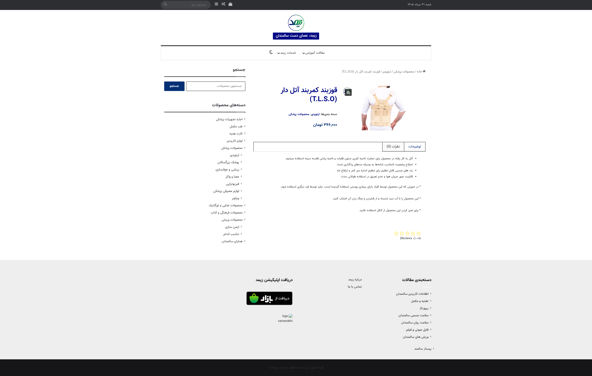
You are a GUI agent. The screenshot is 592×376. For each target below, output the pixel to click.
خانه (419, 71)
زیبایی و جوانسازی (227, 169)
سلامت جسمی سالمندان (413, 315)
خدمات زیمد (288, 53)
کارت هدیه (236, 133)
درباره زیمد (355, 279)
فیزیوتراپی (232, 184)
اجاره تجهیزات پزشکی (229, 119)
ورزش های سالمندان (416, 337)
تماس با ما (355, 286)
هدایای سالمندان (232, 241)
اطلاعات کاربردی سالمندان (412, 293)
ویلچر (235, 198)
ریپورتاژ (424, 308)
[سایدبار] (216, 4)
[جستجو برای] (165, 5)
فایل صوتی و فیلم (417, 329)
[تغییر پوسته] (271, 53)
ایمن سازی (232, 227)
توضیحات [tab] (414, 146)
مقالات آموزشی (315, 53)
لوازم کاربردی (235, 140)
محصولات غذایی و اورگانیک (226, 205)
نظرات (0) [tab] (393, 146)
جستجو (174, 86)
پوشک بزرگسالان (228, 162)
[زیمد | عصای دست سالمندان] (296, 27)
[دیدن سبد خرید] (230, 4)
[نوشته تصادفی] (223, 4)
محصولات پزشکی (404, 71)
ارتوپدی (386, 71)
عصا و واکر (232, 176)
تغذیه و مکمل (420, 301)
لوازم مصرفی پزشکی (226, 191)
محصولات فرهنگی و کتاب (227, 212)
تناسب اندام (231, 234)
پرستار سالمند (422, 348)
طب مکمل (236, 126)
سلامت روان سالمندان (415, 322)
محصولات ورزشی (232, 219)
